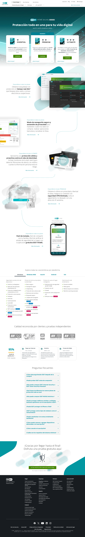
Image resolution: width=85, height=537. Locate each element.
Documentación (42, 500)
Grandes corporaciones (44, 483)
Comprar (17, 56)
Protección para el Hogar (18, 5)
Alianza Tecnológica (57, 486)
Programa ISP (56, 484)
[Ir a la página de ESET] (5, 3)
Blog (69, 1)
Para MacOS (27, 488)
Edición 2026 (52, 19)
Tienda (73, 1)
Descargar (30, 5)
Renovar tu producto (29, 512)
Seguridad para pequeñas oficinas (30, 485)
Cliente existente (76, 5)
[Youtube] (42, 523)
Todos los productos (29, 481)
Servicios (41, 487)
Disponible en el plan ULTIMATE (28, 153)
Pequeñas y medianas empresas (43, 482)
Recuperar (41, 501)
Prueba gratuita (28, 502)
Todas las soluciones (43, 485)
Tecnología (69, 482)
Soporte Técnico (42, 495)
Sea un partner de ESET (58, 489)
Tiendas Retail (28, 515)
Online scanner (28, 496)
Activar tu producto (29, 510)
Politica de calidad (70, 490)
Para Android (27, 490)
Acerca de (64, 1)
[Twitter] (38, 523)
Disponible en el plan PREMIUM (57, 189)
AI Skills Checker (28, 500)
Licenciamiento (42, 488)
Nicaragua (80, 1)
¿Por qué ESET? (39, 5)
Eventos (68, 486)
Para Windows (28, 487)
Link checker (27, 499)
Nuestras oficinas (9, 483)
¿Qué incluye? (11, 61)
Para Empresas (26, 2)
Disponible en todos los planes (21, 84)
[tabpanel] (42, 299)
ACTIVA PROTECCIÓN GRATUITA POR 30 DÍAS (42, 467)
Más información (23, 97)
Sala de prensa (70, 484)
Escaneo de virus (28, 497)
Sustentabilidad (70, 487)
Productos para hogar (29, 507)
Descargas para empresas (44, 498)
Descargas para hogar (43, 496)
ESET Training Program (58, 487)
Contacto (41, 503)
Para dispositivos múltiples (30, 482)
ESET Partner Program (57, 481)
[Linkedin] (46, 523)
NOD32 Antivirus (28, 491)
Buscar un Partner (28, 513)
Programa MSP (56, 482)
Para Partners (36, 2)
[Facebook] (34, 523)
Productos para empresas (30, 509)
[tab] (20, 274)
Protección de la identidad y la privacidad (31, 494)
